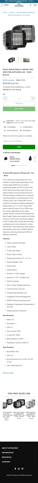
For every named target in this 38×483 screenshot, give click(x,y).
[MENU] (1, 5)
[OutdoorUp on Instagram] (18, 469)
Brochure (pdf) (8, 373)
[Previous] (4, 37)
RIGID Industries (8, 80)
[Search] (30, 5)
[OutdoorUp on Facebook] (15, 469)
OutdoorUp (15, 475)
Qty (4, 94)
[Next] (33, 37)
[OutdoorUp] (19, 5)
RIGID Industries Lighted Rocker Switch (15, 158)
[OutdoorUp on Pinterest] (22, 469)
